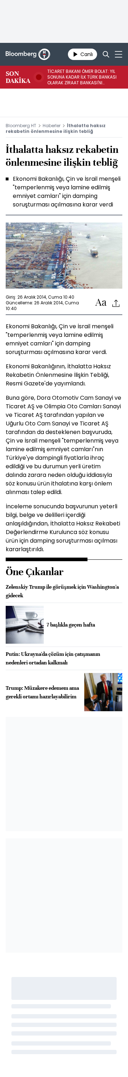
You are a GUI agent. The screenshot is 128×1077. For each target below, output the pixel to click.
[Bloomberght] (28, 54)
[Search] (106, 54)
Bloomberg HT (21, 126)
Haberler (51, 126)
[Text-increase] (101, 302)
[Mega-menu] (118, 54)
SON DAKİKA (18, 77)
